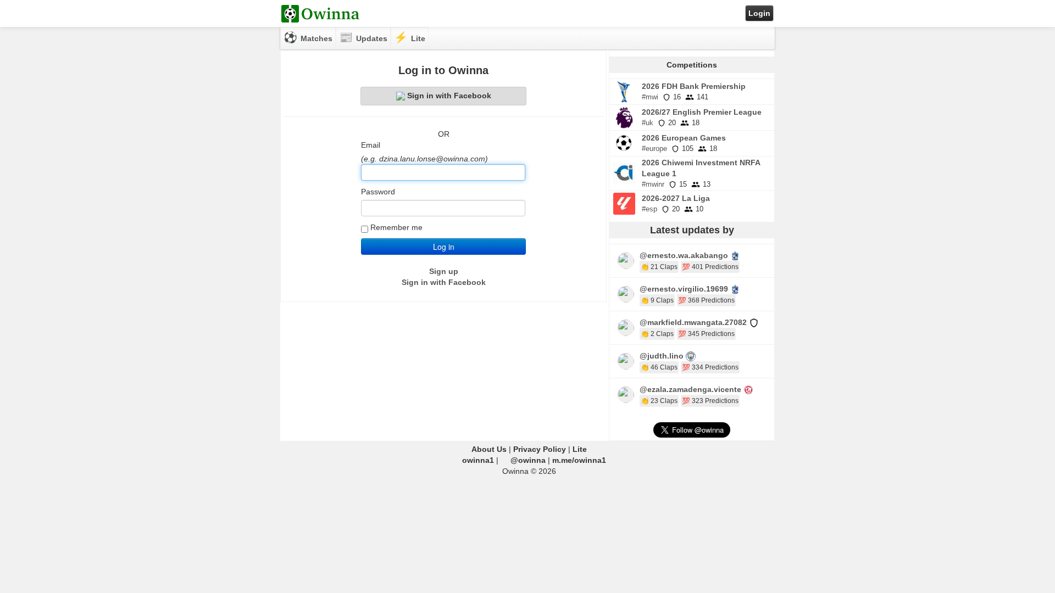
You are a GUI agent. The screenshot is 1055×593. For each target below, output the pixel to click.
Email (370, 145)
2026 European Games (684, 137)
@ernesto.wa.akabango (684, 255)
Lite (580, 449)
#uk (647, 123)
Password (378, 191)
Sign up (443, 271)
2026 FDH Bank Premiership (694, 86)
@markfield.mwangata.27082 (693, 322)
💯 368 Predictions (706, 300)
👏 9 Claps (657, 300)
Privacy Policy (539, 449)
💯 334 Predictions (710, 367)
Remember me (396, 227)
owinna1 (478, 460)
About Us (489, 449)
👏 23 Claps (659, 401)
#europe (654, 148)
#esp (649, 209)
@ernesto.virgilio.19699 (684, 288)
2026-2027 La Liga (676, 198)
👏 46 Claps (659, 367)
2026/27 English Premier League (702, 112)
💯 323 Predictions (710, 401)
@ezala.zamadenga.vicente (690, 389)
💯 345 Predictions (706, 334)
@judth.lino (662, 355)
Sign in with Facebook (449, 95)
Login (759, 13)
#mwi (650, 97)
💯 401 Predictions (710, 267)
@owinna (528, 460)
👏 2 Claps (657, 334)
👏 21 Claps (659, 267)
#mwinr (653, 184)
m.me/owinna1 (579, 460)
